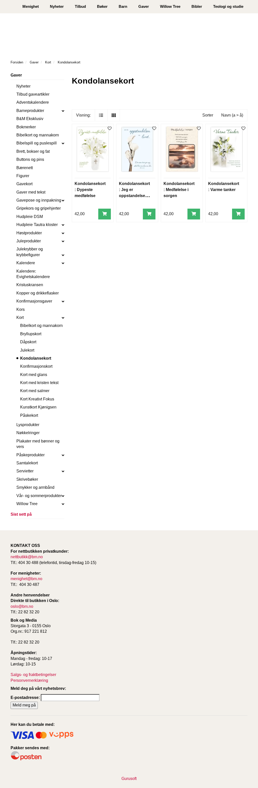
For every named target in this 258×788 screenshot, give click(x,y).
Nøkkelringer (28, 433)
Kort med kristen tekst (39, 383)
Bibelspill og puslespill (36, 143)
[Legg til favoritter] (109, 129)
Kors (20, 309)
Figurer (22, 176)
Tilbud (80, 6)
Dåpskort (28, 342)
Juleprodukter (28, 241)
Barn (123, 6)
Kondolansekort (35, 358)
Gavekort (24, 184)
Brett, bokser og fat (33, 151)
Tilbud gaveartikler (32, 94)
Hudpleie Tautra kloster (37, 224)
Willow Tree (170, 6)
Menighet (30, 6)
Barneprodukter (30, 110)
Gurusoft (129, 778)
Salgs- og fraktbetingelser (33, 674)
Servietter (25, 471)
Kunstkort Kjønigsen (38, 407)
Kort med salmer (34, 391)
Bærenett (24, 168)
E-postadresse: (25, 697)
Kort (20, 317)
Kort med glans (33, 374)
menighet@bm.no (26, 579)
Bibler (196, 6)
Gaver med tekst (30, 192)
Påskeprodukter (30, 455)
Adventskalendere (32, 102)
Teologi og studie (228, 6)
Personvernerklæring (29, 680)
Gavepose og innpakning (38, 200)
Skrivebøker (27, 479)
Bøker (102, 6)
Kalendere (25, 263)
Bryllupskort (30, 334)
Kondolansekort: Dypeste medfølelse (90, 189)
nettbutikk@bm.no (27, 557)
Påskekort (29, 415)
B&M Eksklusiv (29, 119)
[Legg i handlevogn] (104, 214)
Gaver (143, 6)
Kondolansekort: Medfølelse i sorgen (179, 189)
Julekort (27, 350)
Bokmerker (26, 127)
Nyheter (57, 6)
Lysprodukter (27, 425)
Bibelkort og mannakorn (37, 135)
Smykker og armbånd (35, 487)
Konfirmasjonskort (36, 366)
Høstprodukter (29, 233)
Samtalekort (27, 463)
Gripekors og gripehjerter (38, 208)
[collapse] (63, 111)
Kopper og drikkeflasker (37, 293)
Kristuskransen (29, 285)
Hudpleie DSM (29, 216)
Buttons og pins (30, 159)
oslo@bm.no (22, 606)
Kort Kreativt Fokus (37, 399)
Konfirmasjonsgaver (34, 301)
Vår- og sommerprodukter (39, 496)
